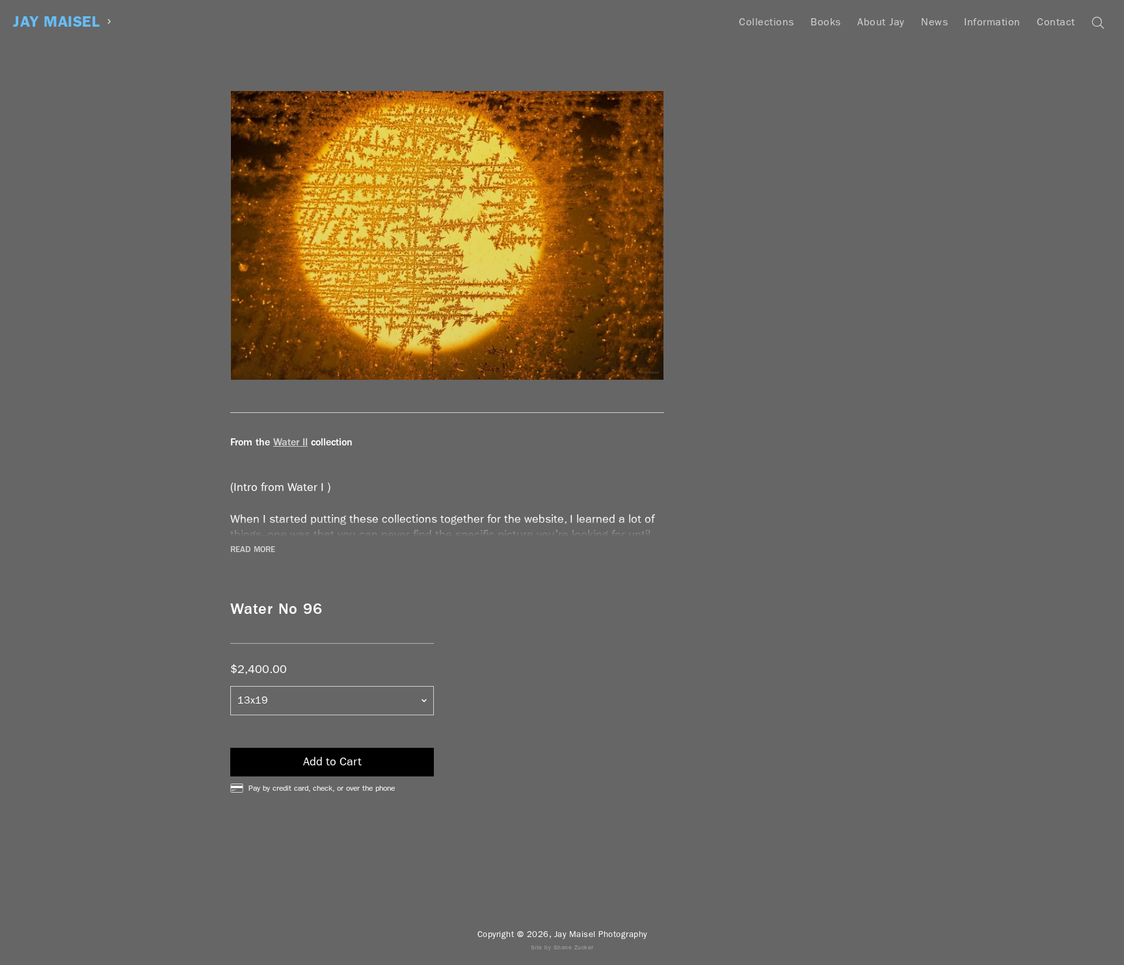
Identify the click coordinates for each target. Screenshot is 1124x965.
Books (825, 22)
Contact (1056, 22)
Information (992, 22)
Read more (252, 549)
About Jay (881, 22)
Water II (290, 442)
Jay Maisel (56, 22)
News (934, 22)
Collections (766, 22)
